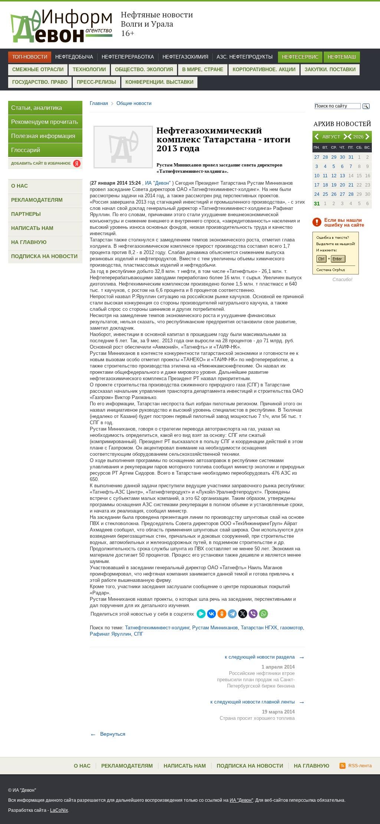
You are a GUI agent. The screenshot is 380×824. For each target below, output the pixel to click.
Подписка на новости (44, 256)
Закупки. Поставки (330, 69)
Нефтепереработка (128, 57)
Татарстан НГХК (259, 627)
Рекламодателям (37, 200)
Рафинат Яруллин (110, 634)
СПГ (138, 634)
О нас (19, 186)
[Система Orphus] (335, 273)
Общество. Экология (144, 69)
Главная (99, 103)
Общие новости (134, 103)
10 (317, 175)
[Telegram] (232, 613)
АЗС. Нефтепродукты (245, 57)
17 (317, 185)
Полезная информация (43, 136)
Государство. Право (40, 82)
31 (351, 157)
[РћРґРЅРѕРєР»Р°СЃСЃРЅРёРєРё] (221, 613)
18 (325, 185)
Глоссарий (25, 150)
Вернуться (107, 734)
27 (317, 157)
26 (334, 194)
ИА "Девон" (241, 800)
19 (334, 185)
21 (351, 185)
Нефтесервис (300, 57)
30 (342, 157)
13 (342, 175)
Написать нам (32, 228)
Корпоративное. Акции (264, 69)
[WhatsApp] (263, 613)
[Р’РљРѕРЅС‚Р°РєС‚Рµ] (211, 613)
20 (342, 185)
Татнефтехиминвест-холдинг (157, 627)
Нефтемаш (342, 57)
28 (325, 157)
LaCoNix (59, 810)
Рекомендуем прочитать (44, 122)
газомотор (291, 627)
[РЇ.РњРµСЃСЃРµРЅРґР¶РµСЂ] (201, 613)
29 (334, 157)
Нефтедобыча (74, 57)
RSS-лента (360, 765)
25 (325, 194)
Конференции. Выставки (159, 82)
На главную (28, 242)
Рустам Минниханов (215, 627)
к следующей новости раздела (265, 656)
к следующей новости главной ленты (257, 701)
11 (325, 175)
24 (317, 194)
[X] (242, 613)
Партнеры (26, 214)
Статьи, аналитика (36, 108)
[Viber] (253, 613)
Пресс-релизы (96, 82)
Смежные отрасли (37, 69)
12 (334, 175)
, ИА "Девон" (156, 183)
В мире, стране (202, 69)
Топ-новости (29, 57)
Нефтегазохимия (185, 57)
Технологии (89, 69)
